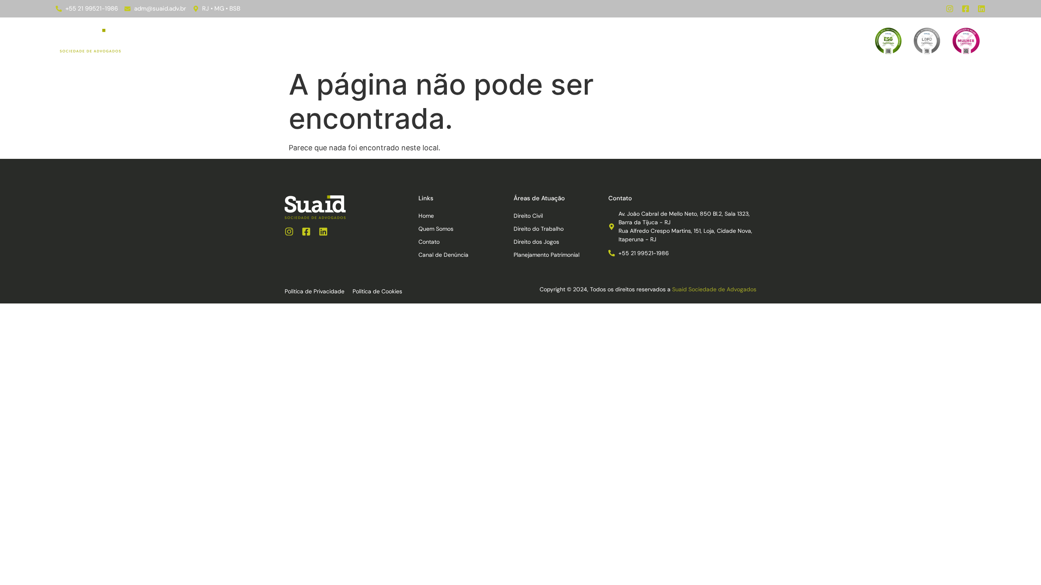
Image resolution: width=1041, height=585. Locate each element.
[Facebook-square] (965, 9)
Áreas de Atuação (448, 40)
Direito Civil (528, 215)
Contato (569, 40)
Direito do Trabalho (539, 228)
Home (396, 40)
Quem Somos (521, 40)
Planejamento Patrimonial (546, 254)
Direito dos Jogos (536, 241)
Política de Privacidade (314, 291)
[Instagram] (950, 9)
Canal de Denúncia (625, 40)
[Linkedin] (981, 9)
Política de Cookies (377, 291)
